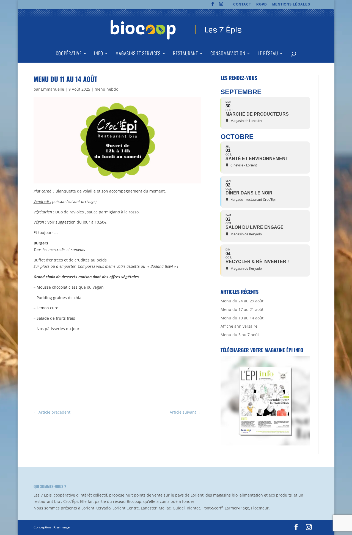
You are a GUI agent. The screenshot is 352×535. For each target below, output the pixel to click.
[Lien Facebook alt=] (213, 5)
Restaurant (185, 54)
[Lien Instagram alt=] (221, 5)
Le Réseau (268, 54)
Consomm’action (227, 54)
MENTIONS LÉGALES (291, 4)
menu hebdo (106, 89)
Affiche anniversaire (239, 326)
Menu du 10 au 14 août (242, 318)
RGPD (261, 4)
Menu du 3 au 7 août (240, 334)
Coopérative (69, 54)
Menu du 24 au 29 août (242, 300)
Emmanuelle (52, 89)
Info (98, 54)
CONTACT (242, 4)
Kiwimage (61, 527)
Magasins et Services (138, 54)
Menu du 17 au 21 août (242, 309)
